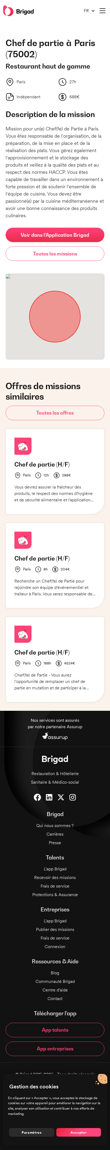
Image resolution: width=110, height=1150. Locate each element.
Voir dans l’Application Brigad (55, 235)
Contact (55, 998)
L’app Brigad (55, 868)
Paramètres (32, 1132)
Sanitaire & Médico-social (55, 782)
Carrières (55, 834)
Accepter (78, 1132)
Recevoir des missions (55, 877)
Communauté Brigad (55, 981)
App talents (55, 1030)
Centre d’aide (55, 990)
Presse (55, 842)
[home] (18, 10)
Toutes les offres (55, 413)
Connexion (55, 946)
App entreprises (55, 1048)
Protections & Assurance (55, 894)
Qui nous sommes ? (55, 825)
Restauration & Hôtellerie (55, 773)
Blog (55, 972)
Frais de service (55, 886)
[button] (87, 10)
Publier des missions (55, 929)
